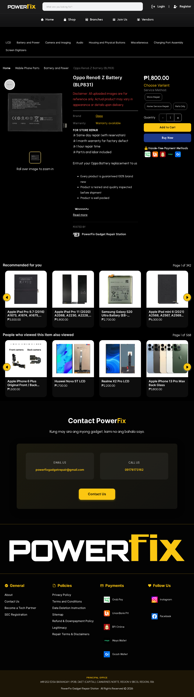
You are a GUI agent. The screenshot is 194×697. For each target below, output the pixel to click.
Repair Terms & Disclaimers (70, 634)
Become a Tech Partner (20, 608)
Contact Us (97, 494)
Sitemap (57, 614)
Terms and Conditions (67, 601)
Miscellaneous (139, 42)
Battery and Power (28, 42)
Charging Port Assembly (168, 42)
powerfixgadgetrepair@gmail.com (60, 470)
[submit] (7, 297)
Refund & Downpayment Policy (73, 621)
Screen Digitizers (16, 50)
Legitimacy (59, 627)
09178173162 (134, 470)
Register (185, 6)
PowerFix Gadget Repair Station (104, 234)
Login (161, 6)
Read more (80, 215)
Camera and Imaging (58, 42)
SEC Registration (16, 614)
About (9, 595)
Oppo (99, 116)
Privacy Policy (61, 595)
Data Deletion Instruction (69, 608)
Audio (79, 42)
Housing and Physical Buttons (107, 42)
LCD (8, 42)
